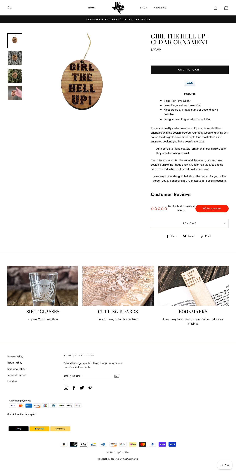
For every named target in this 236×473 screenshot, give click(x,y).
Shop (143, 7)
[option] (118, 19)
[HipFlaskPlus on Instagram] (66, 388)
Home (92, 7)
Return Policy (14, 362)
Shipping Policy (16, 369)
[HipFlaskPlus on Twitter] (82, 388)
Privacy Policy (15, 356)
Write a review (212, 208)
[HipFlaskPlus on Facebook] (74, 388)
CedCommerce (130, 458)
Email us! (12, 381)
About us (160, 7)
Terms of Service (16, 375)
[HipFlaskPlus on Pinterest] (90, 388)
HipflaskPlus (104, 458)
